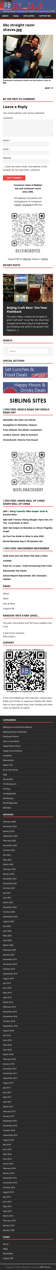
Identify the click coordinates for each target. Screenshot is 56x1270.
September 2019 (10, 973)
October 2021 (9, 888)
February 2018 (9, 1059)
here (5, 704)
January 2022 (8, 874)
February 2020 (9, 950)
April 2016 (7, 1159)
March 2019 (8, 1002)
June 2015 (7, 1201)
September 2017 (10, 1078)
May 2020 (7, 935)
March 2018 (8, 1054)
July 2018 (7, 1035)
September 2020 (10, 916)
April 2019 (7, 997)
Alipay (35, 259)
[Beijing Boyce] (28, 11)
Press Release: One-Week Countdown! (22, 429)
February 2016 (9, 1168)
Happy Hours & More (12, 750)
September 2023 (10, 836)
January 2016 (8, 1173)
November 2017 (10, 1073)
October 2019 (9, 969)
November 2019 (10, 964)
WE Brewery (8, 798)
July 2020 (7, 926)
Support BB (44, 16)
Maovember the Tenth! (15, 570)
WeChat (16, 707)
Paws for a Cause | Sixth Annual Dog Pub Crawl (27, 565)
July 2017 (7, 1087)
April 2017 (7, 1101)
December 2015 (10, 1177)
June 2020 (7, 931)
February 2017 (9, 1111)
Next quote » (9, 636)
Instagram (36, 201)
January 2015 (8, 1225)
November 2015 (10, 1182)
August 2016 (8, 1140)
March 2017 (8, 1106)
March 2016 (8, 1163)
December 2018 (10, 1011)
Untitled (7, 560)
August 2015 (8, 1192)
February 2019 (9, 1006)
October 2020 (9, 911)
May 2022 (7, 859)
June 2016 (7, 1149)
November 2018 (10, 1016)
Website (7, 157)
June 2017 (7, 1092)
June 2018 (7, 1040)
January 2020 (8, 954)
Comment (8, 118)
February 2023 (9, 840)
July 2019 (7, 983)
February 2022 (9, 869)
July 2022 (7, 855)
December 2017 (10, 1068)
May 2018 (7, 1045)
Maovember (41, 548)
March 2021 (8, 902)
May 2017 (7, 1097)
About (5, 16)
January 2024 (8, 831)
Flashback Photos (11, 736)
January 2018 (8, 1064)
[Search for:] (28, 351)
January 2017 (8, 1116)
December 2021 (10, 878)
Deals (16, 16)
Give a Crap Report (11, 741)
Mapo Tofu (8, 765)
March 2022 (8, 864)
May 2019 (7, 992)
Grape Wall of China (16, 503)
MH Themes (45, 1267)
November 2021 (10, 883)
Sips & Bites (28, 16)
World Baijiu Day (10, 803)
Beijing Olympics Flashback (15, 731)
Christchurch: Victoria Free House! (20, 439)
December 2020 (10, 907)
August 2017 (8, 1082)
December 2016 (10, 1120)
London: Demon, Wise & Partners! (20, 434)
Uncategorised (9, 793)
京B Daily (7, 807)
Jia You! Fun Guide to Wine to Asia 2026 (23, 536)
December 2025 (10, 826)
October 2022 (9, 850)
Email (6, 149)
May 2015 (7, 1206)
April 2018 (7, 1049)
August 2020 (8, 921)
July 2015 (7, 1196)
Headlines (7, 755)
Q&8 (5, 774)
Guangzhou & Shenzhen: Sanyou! (20, 424)
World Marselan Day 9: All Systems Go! (23, 541)
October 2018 (9, 1021)
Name (6, 140)
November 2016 (10, 1125)
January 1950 (8, 1230)
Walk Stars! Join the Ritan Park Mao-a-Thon (25, 555)
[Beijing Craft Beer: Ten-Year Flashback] (28, 288)
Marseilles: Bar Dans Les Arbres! (19, 419)
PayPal (26, 707)
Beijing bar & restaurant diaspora (17, 727)
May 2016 (7, 1154)
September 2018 (10, 1026)
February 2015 (9, 1220)
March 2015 (8, 1215)
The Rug (6, 788)
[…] (16, 330)
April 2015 (7, 1211)
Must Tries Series (10, 769)
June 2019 (7, 987)
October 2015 (9, 1187)
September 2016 (10, 1135)
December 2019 (10, 959)
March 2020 (8, 945)
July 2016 (7, 1144)
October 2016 (9, 1130)
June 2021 (7, 897)
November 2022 (10, 845)
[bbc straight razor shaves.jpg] (28, 76)
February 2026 (9, 821)
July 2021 (7, 892)
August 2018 (8, 1030)
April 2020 (7, 940)
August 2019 (8, 978)
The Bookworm (10, 784)
